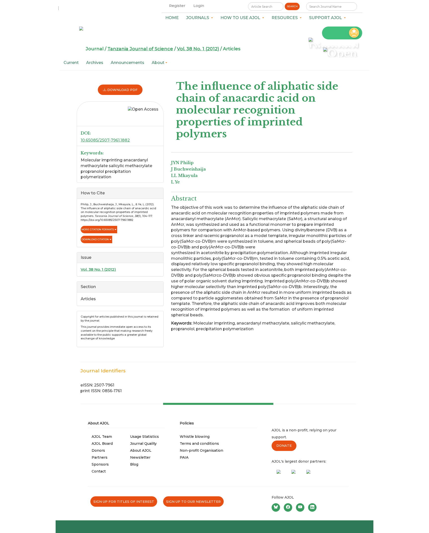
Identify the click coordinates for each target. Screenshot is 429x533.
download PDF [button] (122, 90)
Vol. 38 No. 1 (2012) (198, 49)
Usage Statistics (144, 436)
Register (177, 5)
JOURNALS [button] (198, 17)
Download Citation (95, 239)
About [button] (158, 62)
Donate (284, 445)
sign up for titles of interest (123, 501)
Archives (94, 62)
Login (198, 5)
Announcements (127, 62)
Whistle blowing (195, 436)
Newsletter (140, 457)
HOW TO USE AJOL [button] (241, 17)
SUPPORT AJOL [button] (326, 17)
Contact (99, 471)
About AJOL (140, 450)
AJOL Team (102, 436)
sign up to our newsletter (193, 501)
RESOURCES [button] (286, 17)
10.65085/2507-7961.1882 (105, 140)
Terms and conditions (199, 443)
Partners (99, 457)
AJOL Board (102, 443)
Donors (98, 450)
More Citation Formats (97, 229)
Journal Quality (143, 443)
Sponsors (100, 464)
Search (292, 6)
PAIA (184, 457)
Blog (134, 464)
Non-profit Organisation (201, 450)
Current (71, 62)
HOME (172, 17)
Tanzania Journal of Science (140, 49)
